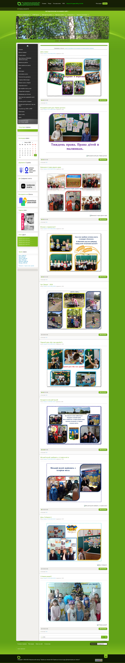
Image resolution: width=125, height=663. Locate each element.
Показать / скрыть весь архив (26, 265)
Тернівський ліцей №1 (24, 244)
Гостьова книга (57, 3)
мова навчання (21, 648)
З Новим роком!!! (46, 576)
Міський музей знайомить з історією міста (54, 457)
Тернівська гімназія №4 (24, 8)
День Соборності (46, 517)
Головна (44, 3)
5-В (46, 102)
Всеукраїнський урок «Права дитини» (52, 108)
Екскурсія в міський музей (49, 400)
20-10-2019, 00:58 (52, 286)
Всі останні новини (23, 122)
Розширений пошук (23, 120)
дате (67, 48)
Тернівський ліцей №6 (24, 240)
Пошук (49, 3)
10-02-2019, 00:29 (52, 459)
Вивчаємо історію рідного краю (50, 167)
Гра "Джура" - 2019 (46, 284)
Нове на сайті (39, 644)
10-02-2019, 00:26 (52, 578)
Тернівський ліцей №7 (24, 238)
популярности (71, 48)
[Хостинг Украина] (98, 661)
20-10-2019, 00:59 (52, 228)
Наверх (106, 656)
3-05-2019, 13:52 (51, 401)
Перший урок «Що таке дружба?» (51, 342)
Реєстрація (99, 3)
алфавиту (92, 48)
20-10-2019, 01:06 (52, 169)
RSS (63, 3)
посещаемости (78, 48)
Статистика (47, 644)
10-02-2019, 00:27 (52, 519)
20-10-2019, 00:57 (52, 344)
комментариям (85, 48)
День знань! (44, 52)
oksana (45, 53)
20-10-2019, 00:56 (52, 53)
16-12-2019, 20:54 (52, 109)
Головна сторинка (22, 644)
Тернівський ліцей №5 (24, 242)
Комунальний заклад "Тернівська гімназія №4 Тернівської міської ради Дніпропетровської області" (28, 4)
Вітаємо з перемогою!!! (48, 227)
